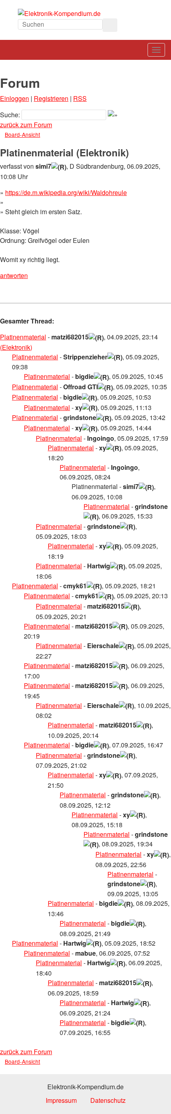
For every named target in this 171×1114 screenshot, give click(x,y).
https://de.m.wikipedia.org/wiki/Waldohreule (66, 192)
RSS (80, 98)
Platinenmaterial (23, 336)
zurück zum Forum (26, 124)
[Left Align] (110, 25)
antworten (14, 275)
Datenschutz (108, 1100)
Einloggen (14, 98)
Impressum (61, 1100)
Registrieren (51, 98)
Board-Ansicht (22, 134)
